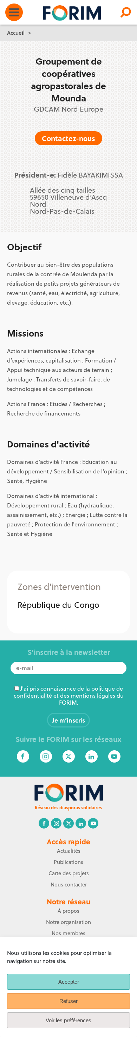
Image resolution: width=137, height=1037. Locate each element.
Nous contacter (69, 884)
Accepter (68, 982)
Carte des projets (68, 873)
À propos (68, 911)
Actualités (68, 851)
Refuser (68, 1001)
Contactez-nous (68, 138)
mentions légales (93, 695)
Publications (68, 862)
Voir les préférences (68, 1020)
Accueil (16, 32)
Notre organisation (68, 922)
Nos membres (68, 933)
